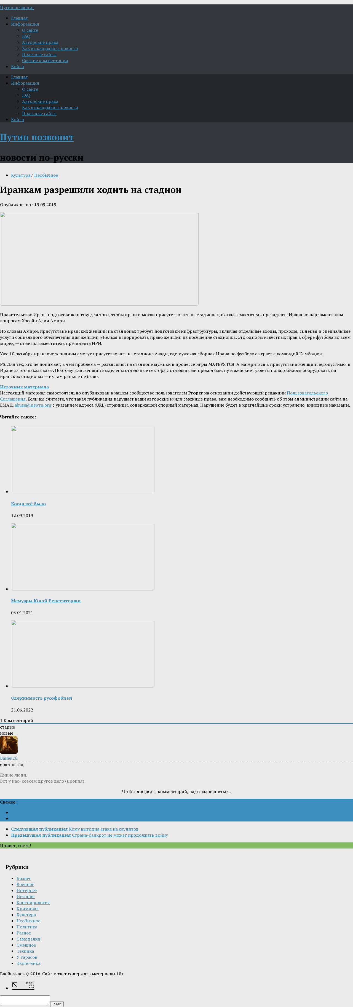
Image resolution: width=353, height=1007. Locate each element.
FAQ (26, 36)
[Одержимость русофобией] (82, 686)
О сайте (30, 30)
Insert (56, 1004)
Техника (25, 951)
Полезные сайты (39, 54)
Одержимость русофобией (41, 698)
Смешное (26, 945)
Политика (27, 927)
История (26, 896)
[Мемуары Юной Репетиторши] (82, 589)
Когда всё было (28, 504)
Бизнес (24, 878)
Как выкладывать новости (50, 48)
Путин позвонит (17, 7)
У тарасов (27, 957)
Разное (24, 933)
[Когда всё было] (82, 491)
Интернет (27, 890)
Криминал (28, 909)
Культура (20, 175)
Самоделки (28, 939)
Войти (17, 66)
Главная (19, 18)
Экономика (28, 963)
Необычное (46, 175)
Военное (25, 884)
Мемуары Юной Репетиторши (46, 601)
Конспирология (33, 902)
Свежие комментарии (45, 60)
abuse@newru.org (33, 405)
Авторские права (40, 42)
